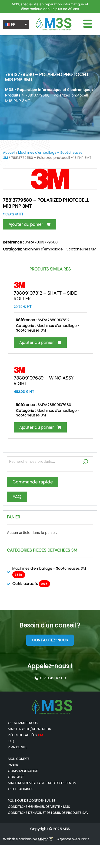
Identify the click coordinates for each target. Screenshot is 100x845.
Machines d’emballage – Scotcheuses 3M (42, 783)
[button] (29, 224)
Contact (16, 777)
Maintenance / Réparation (29, 729)
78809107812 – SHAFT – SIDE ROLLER (45, 296)
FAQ (11, 741)
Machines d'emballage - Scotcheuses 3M (59, 249)
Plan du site (17, 747)
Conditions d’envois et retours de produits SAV (48, 812)
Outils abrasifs (20, 789)
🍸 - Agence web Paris (63, 839)
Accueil (9, 152)
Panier (13, 764)
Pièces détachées (25, 735)
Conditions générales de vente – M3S (39, 806)
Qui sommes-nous (23, 723)
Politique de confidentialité (31, 800)
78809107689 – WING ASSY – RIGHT (46, 380)
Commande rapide (23, 770)
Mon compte (19, 758)
